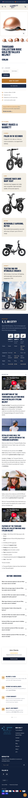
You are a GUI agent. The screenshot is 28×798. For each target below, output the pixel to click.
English (4, 780)
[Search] (5, 6)
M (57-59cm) (14, 71)
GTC (16, 752)
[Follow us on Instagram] (7, 774)
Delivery (17, 740)
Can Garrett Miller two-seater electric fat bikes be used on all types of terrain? (13, 615)
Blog (17, 743)
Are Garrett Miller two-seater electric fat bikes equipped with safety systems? (13, 595)
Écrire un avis (14, 659)
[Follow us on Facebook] (3, 774)
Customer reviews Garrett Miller (20, 734)
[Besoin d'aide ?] (25, 795)
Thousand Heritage (8, 413)
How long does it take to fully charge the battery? (11, 609)
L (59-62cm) (6, 75)
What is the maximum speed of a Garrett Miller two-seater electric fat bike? (13, 582)
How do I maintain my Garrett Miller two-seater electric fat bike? (13, 635)
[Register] (24, 764)
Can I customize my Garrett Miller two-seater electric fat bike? (13, 629)
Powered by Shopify (13, 784)
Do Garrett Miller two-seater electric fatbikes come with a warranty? (13, 622)
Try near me (14, 85)
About (17, 749)
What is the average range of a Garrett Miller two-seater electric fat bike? (13, 589)
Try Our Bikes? (19, 730)
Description (5, 374)
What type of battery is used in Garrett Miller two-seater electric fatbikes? (13, 602)
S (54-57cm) (6, 71)
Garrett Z (16, 341)
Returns (17, 746)
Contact (17, 737)
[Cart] (25, 6)
